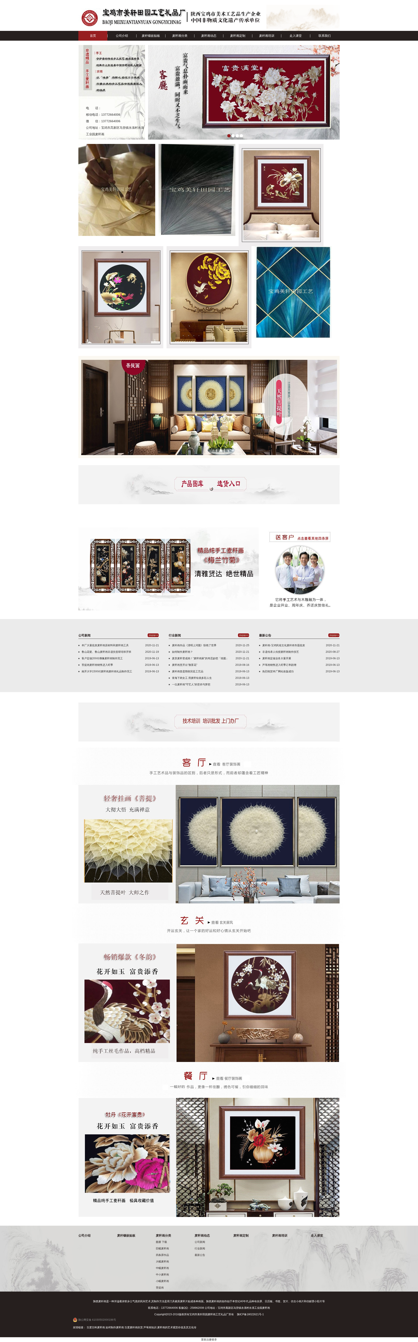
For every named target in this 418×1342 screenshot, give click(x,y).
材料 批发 (161, 1294)
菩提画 (160, 1287)
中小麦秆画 (162, 1274)
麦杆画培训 (266, 35)
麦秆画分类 (179, 35)
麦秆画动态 (208, 35)
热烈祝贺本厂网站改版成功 (278, 671)
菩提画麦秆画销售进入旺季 (97, 664)
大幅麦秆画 (162, 1261)
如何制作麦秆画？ (182, 651)
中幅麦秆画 (162, 1268)
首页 (93, 35)
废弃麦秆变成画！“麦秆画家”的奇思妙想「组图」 (200, 658)
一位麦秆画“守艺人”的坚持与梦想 (191, 684)
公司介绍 (122, 35)
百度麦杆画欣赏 (134, 1327)
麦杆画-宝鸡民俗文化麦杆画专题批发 (283, 645)
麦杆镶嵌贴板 (151, 35)
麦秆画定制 (237, 35)
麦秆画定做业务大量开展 (276, 658)
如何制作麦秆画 (115, 1327)
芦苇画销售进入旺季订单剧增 (279, 664)
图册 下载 (161, 1242)
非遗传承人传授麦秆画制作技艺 (280, 651)
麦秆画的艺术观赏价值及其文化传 (176, 1327)
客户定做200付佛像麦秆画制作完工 (102, 658)
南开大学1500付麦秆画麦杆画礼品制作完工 (107, 671)
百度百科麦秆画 (96, 1327)
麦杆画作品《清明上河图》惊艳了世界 (194, 645)
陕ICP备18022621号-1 (250, 1314)
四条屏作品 (162, 1255)
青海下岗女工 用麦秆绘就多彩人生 (192, 677)
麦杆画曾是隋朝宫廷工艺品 (187, 671)
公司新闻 (200, 1242)
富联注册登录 (209, 1339)
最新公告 (200, 1255)
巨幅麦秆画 (162, 1248)
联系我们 (325, 35)
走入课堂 (296, 35)
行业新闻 (200, 1248)
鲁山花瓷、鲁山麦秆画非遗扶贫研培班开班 (106, 651)
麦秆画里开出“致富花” (184, 664)
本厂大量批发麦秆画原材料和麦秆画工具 (105, 645)
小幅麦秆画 (162, 1281)
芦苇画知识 (150, 1327)
